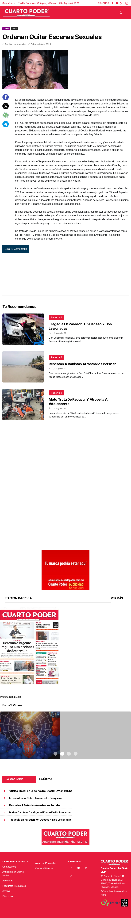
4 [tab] (75, 693)
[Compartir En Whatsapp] (5, 117)
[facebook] (112, 3)
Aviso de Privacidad (45, 863)
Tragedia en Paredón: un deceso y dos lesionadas (40, 819)
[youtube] (117, 3)
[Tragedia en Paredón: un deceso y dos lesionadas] (23, 329)
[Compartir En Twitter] (5, 108)
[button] (65, 646)
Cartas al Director (44, 868)
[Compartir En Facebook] (5, 99)
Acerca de (7, 880)
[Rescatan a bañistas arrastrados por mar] (23, 366)
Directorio (7, 896)
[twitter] (121, 3)
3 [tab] (69, 693)
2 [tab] (62, 693)
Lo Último (45, 779)
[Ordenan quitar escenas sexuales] (65, 69)
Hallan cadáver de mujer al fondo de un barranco (39, 812)
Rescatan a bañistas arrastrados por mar (82, 364)
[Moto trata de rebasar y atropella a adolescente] (23, 404)
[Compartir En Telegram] (5, 126)
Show (14, 28)
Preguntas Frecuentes (14, 885)
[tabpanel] (65, 653)
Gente (6, 28)
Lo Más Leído (14, 779)
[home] (26, 13)
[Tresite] (110, 902)
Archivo (6, 891)
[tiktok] (127, 3)
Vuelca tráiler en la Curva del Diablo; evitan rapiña (40, 790)
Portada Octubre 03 (10, 697)
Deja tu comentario (15, 249)
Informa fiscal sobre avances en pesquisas (35, 798)
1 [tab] (55, 693)
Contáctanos (9, 866)
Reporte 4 (56, 317)
